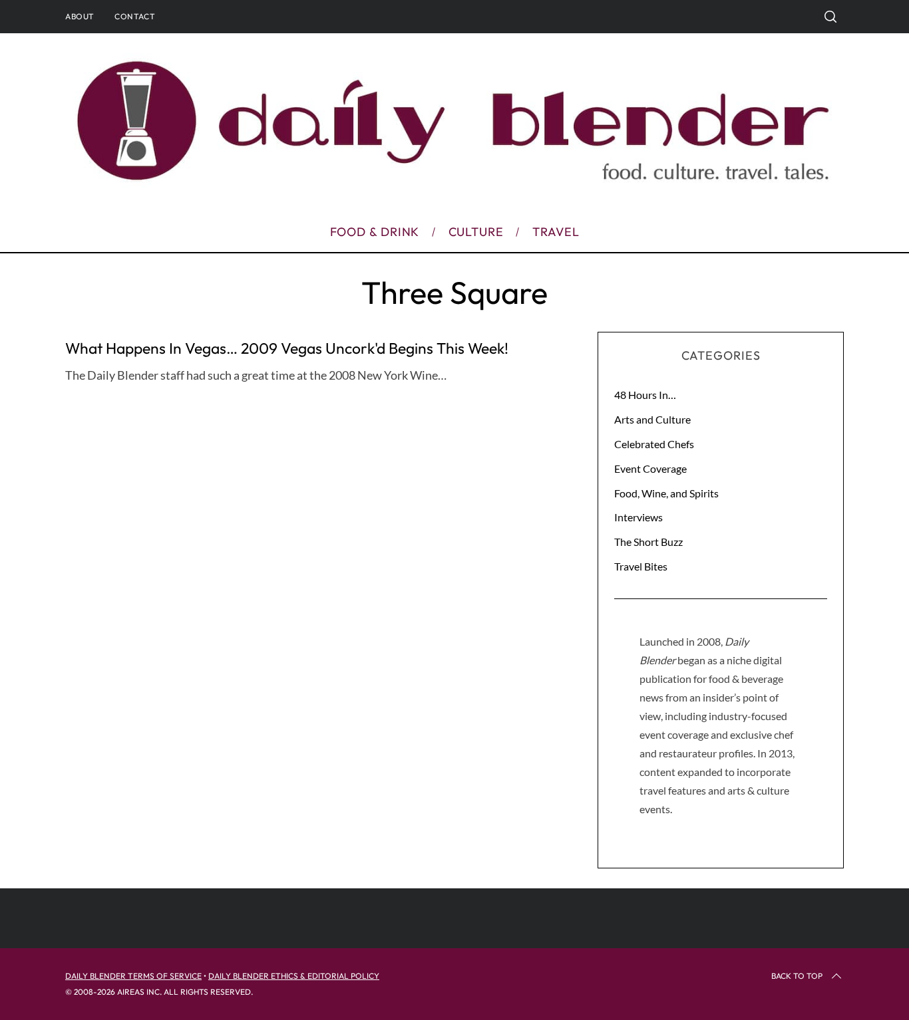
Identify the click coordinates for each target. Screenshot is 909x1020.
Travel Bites (640, 566)
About (79, 16)
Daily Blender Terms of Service (133, 976)
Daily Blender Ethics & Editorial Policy (293, 976)
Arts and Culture (652, 419)
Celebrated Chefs (654, 444)
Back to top (796, 976)
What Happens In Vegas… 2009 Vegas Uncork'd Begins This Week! (286, 348)
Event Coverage (650, 468)
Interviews (638, 517)
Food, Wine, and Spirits (666, 493)
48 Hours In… (645, 394)
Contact (134, 16)
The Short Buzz (648, 541)
